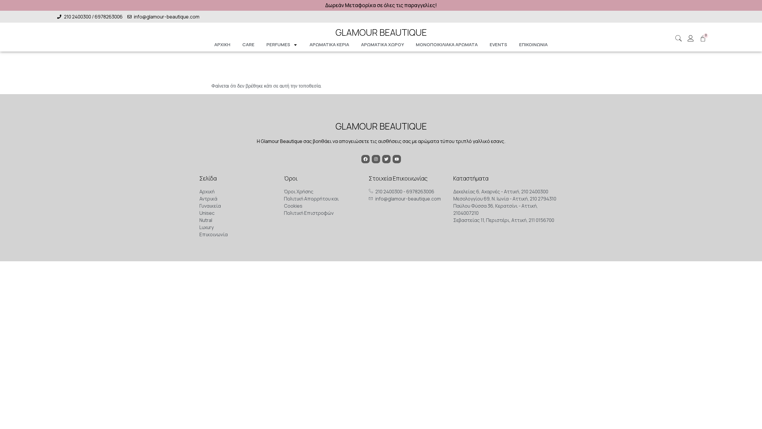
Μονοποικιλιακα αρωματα (447, 44)
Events (498, 44)
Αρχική (222, 44)
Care (248, 44)
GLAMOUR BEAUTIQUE (381, 32)
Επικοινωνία (533, 44)
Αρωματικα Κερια (329, 44)
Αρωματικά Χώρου (382, 44)
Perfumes (278, 44)
